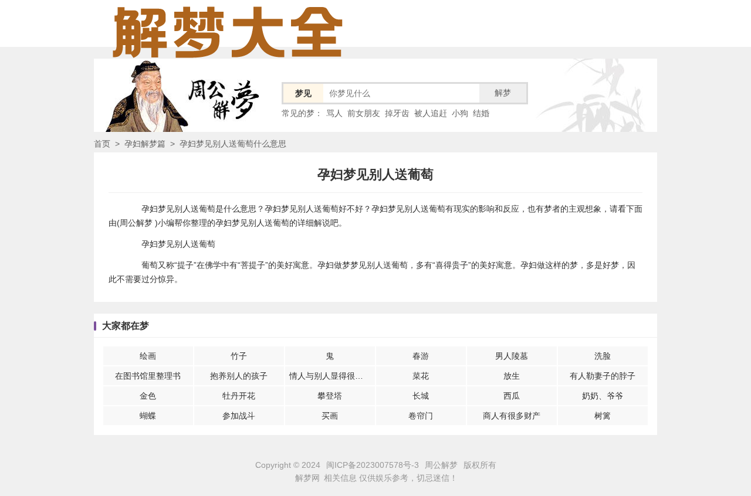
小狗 (460, 113)
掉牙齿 (397, 113)
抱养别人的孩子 (239, 376)
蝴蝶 (148, 415)
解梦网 (307, 478)
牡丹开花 (238, 395)
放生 (511, 376)
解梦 (503, 92)
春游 (420, 356)
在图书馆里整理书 (148, 376)
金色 (148, 395)
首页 (102, 143)
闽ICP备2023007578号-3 (372, 465)
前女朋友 (363, 113)
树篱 (602, 415)
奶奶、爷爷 (602, 395)
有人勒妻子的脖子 (602, 376)
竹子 (239, 356)
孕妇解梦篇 (144, 143)
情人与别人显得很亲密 (330, 376)
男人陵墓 (511, 356)
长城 (420, 395)
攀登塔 (329, 395)
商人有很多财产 (511, 415)
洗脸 (602, 356)
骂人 (334, 113)
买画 (330, 415)
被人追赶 (430, 113)
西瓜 (511, 395)
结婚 (481, 113)
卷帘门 (420, 415)
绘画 (148, 356)
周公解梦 (441, 465)
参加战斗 (238, 415)
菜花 (420, 376)
